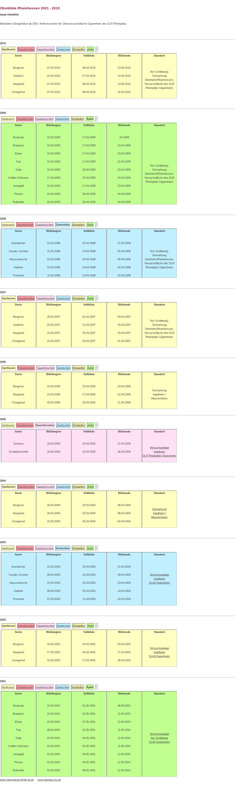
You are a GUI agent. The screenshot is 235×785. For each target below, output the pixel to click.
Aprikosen (8, 119)
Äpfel (91, 49)
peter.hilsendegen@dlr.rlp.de (17, 779)
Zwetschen (63, 49)
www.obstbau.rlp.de (49, 779)
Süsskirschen (26, 49)
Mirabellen (79, 49)
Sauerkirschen (45, 49)
